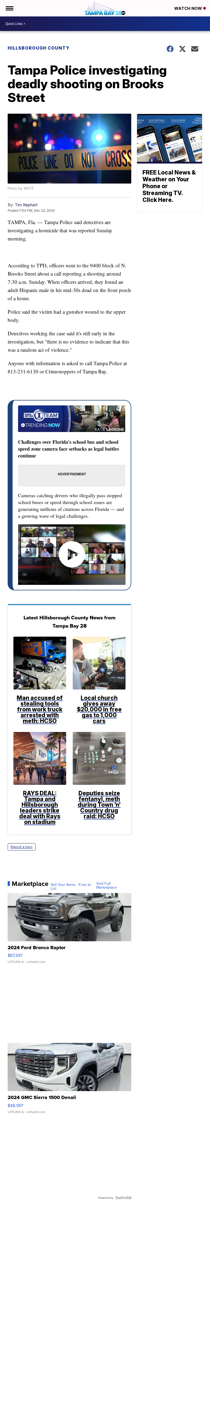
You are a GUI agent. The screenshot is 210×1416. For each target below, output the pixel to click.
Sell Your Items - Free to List (71, 886)
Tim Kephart (26, 204)
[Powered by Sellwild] (123, 1198)
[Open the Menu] (9, 8)
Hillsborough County (38, 48)
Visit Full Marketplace (106, 885)
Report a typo (22, 847)
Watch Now (188, 8)
